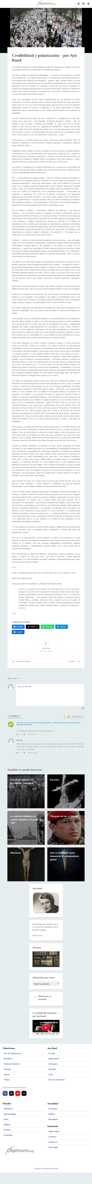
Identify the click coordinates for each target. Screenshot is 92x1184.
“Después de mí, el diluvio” (64, 816)
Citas (50, 1074)
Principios (8, 1135)
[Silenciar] (53, 1033)
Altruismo (15, 852)
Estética (7, 1130)
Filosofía (52, 1069)
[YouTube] (17, 1093)
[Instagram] (24, 1093)
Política (7, 1124)
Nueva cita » (38, 935)
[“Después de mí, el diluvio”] (66, 828)
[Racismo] (66, 791)
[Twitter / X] (11, 1093)
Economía (52, 1109)
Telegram (63, 627)
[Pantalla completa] (57, 1033)
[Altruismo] (26, 864)
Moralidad (53, 1119)
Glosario (7, 1069)
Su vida (51, 1053)
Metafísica (8, 1109)
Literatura (53, 1064)
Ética (6, 1119)
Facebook (19, 627)
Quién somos (54, 1131)
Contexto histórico (12, 1064)
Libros (7, 1074)
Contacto (52, 1137)
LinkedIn (19, 632)
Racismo (54, 779)
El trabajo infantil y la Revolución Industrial (22, 781)
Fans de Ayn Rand (56, 1080)
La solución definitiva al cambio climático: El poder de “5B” (26, 819)
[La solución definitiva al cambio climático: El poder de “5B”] (26, 828)
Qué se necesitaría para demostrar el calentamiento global (64, 856)
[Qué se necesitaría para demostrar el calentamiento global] (66, 864)
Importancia (53, 1058)
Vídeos (7, 1080)
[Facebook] (5, 1093)
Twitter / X (34, 627)
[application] (46, 1027)
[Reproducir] (37, 1033)
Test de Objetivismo (12, 1053)
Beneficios (8, 1058)
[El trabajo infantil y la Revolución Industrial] (26, 791)
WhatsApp (48, 627)
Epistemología (10, 1114)
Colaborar (52, 1142)
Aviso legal (53, 1147)
